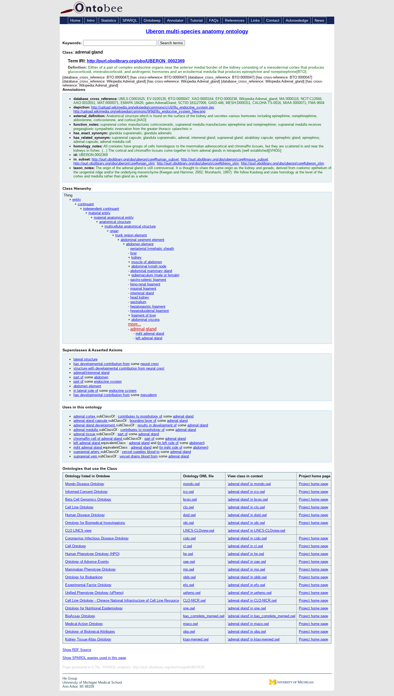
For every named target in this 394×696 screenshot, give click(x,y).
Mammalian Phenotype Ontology (90, 569)
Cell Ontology (75, 546)
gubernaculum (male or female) (155, 275)
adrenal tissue (84, 434)
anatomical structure (115, 222)
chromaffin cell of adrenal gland (98, 439)
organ (114, 231)
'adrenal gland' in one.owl (247, 608)
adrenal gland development (94, 425)
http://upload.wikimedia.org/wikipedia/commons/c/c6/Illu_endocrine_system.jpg (152, 107)
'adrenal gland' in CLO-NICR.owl (252, 600)
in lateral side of (85, 391)
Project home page (313, 484)
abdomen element (140, 244)
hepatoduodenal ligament (149, 311)
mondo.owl (191, 484)
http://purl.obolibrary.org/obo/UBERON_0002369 (136, 61)
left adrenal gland (149, 338)
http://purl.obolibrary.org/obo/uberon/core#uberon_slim (282, 163)
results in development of (157, 425)
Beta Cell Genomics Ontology (88, 499)
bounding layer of (143, 421)
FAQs (213, 20)
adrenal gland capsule (90, 421)
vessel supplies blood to (140, 452)
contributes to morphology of (140, 416)
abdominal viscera (145, 320)
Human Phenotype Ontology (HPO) (92, 554)
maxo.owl (190, 624)
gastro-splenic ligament (148, 280)
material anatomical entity (114, 217)
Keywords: (72, 43)
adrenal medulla (86, 430)
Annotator (175, 20)
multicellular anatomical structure (130, 226)
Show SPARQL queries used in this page (94, 658)
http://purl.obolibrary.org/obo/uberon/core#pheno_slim (198, 163)
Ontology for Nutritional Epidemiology (94, 608)
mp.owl (188, 569)
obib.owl (189, 577)
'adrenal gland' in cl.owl (245, 546)
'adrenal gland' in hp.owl (246, 554)
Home (75, 20)
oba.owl (189, 632)
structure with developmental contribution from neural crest (118, 368)
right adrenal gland (150, 334)
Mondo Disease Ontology (84, 484)
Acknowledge (297, 20)
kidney (136, 257)
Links (255, 20)
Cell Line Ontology (79, 507)
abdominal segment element (142, 240)
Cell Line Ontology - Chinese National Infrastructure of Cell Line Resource (122, 600)
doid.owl (189, 515)
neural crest (149, 364)
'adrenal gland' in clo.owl (246, 507)
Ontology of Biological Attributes (90, 632)
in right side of (171, 447)
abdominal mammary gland (151, 271)
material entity (99, 213)
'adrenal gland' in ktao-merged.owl (254, 639)
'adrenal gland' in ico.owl (246, 492)
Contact (272, 20)
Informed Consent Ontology (86, 492)
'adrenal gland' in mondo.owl (249, 484)
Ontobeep (152, 20)
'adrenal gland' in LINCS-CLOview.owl (256, 530)
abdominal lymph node (148, 266)
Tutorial (196, 20)
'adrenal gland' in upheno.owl (250, 593)
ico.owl (188, 492)
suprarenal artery (87, 452)
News (319, 20)
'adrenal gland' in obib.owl (247, 577)
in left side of (168, 443)
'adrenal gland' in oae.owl (247, 562)
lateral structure (85, 359)
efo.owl (188, 585)
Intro (91, 20)
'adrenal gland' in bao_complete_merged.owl (261, 616)
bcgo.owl (190, 499)
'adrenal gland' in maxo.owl (248, 624)
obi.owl (188, 523)
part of (78, 377)
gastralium (138, 302)
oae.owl (189, 562)
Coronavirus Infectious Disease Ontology (97, 538)
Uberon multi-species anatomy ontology (197, 31)
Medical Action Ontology (84, 624)
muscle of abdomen (146, 262)
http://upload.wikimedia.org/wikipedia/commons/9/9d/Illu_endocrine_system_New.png (139, 111)
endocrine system (108, 381)
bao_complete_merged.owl (203, 616)
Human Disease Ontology (85, 515)
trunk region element (131, 235)
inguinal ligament (143, 288)
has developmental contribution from (101, 364)
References (234, 20)
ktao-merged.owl (196, 639)
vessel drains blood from (139, 456)
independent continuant (101, 209)
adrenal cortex (84, 416)
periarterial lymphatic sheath (152, 249)
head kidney (139, 297)
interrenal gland (142, 293)
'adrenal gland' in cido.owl (247, 538)
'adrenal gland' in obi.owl (246, 523)
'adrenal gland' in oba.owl (247, 632)
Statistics (108, 20)
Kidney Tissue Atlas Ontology (88, 639)
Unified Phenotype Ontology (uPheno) (94, 593)
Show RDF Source (76, 650)
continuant (86, 204)
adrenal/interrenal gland (91, 373)
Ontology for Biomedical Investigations (95, 523)
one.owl (189, 608)
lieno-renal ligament (145, 284)
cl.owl (187, 546)
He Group (69, 678)
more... (134, 324)
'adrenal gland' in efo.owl (246, 585)
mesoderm (148, 395)
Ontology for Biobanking (83, 577)
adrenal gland (143, 329)
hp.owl (188, 554)
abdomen (101, 377)
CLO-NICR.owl (194, 600)
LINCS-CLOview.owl (198, 530)
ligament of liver (143, 315)
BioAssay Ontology (80, 616)
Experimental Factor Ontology (88, 585)
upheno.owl (191, 593)
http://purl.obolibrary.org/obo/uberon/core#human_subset (135, 159)
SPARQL (129, 20)
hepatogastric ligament (147, 306)
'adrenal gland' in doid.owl (247, 515)
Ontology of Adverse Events (87, 562)
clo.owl (188, 507)
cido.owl (189, 538)
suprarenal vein (85, 456)
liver (133, 253)
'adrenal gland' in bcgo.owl (248, 499)
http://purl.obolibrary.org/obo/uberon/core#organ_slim (114, 163)
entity (76, 200)
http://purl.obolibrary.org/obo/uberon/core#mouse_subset (224, 159)
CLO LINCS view (78, 530)
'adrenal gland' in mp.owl (246, 569)
